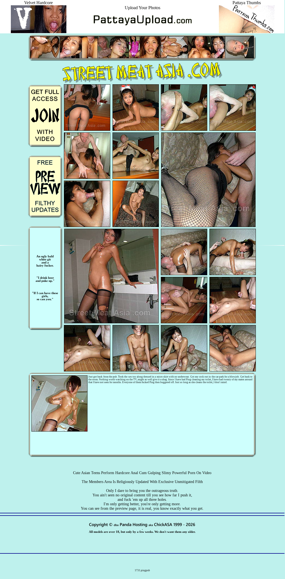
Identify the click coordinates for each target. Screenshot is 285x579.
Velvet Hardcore (38, 2)
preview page (125, 508)
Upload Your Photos (142, 7)
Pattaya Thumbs (246, 2)
